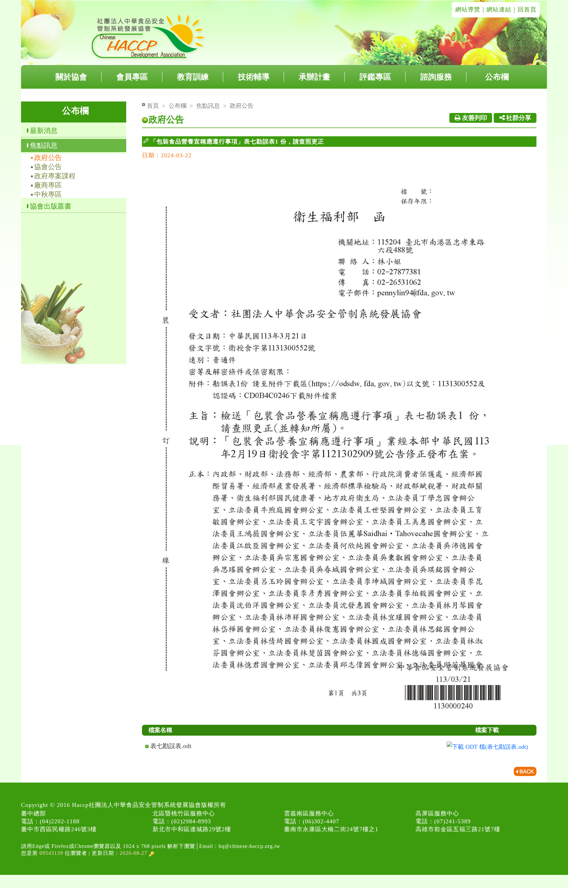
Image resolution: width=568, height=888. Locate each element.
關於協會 (71, 77)
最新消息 (44, 130)
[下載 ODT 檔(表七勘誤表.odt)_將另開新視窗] (487, 746)
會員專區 (132, 77)
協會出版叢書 (50, 206)
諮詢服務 (436, 77)
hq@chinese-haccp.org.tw (249, 846)
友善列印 (474, 117)
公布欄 (497, 77)
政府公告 (48, 157)
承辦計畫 (314, 77)
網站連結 (498, 9)
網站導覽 (467, 9)
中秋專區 (48, 194)
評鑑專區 (375, 77)
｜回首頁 (523, 9)
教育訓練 (193, 77)
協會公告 (48, 166)
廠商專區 (48, 185)
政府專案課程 (55, 176)
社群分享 (518, 117)
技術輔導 (254, 77)
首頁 (153, 105)
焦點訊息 (44, 145)
